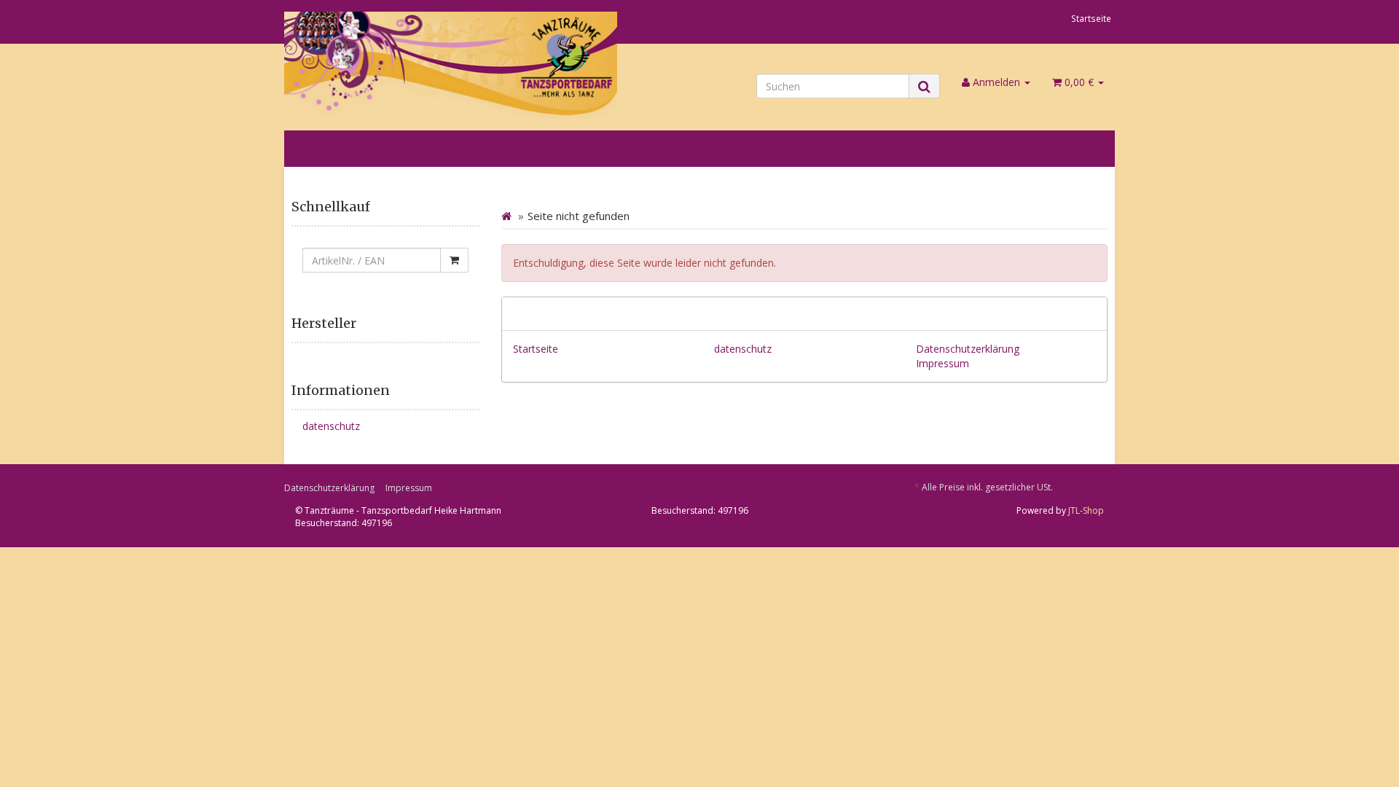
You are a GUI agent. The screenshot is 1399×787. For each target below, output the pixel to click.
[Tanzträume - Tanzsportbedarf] (451, 66)
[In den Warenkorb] (454, 260)
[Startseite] (506, 215)
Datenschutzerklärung (967, 349)
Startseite (1091, 18)
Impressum (942, 363)
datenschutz (743, 349)
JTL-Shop (1086, 510)
